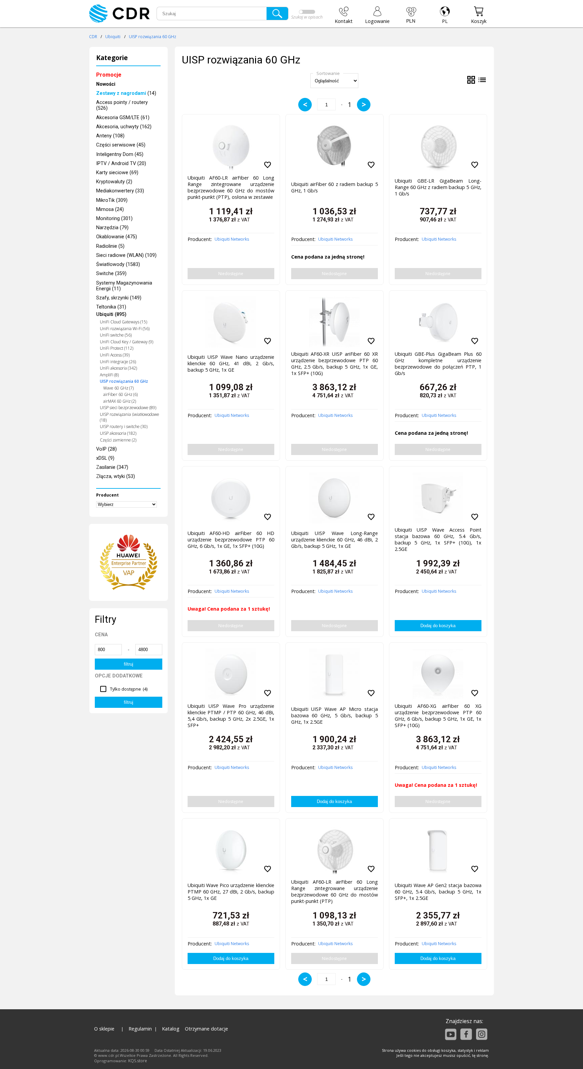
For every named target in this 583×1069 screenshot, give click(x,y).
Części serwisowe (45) (120, 145)
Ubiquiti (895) (111, 314)
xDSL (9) (105, 458)
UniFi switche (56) (116, 335)
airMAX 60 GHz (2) (119, 401)
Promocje (108, 75)
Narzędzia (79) (112, 228)
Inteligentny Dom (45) (119, 154)
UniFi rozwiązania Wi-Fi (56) (124, 328)
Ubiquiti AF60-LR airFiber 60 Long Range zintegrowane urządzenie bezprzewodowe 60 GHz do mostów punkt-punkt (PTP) (334, 890)
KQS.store (137, 1061)
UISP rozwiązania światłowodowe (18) (129, 417)
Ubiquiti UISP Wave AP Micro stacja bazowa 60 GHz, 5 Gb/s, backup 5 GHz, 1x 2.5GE (334, 715)
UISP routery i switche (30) (123, 426)
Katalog (170, 1028)
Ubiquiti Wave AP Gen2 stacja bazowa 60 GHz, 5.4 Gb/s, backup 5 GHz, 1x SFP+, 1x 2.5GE (438, 891)
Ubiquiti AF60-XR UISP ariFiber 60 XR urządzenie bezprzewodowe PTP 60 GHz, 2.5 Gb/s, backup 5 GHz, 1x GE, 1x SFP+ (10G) (334, 362)
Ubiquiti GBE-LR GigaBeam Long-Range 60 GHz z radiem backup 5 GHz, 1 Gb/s (438, 187)
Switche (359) (111, 273)
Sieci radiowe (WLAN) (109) (126, 255)
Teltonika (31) (111, 307)
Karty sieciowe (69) (117, 173)
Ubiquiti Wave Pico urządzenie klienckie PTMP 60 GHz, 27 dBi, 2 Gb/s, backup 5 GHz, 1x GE (231, 891)
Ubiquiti (112, 36)
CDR (93, 36)
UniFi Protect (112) (116, 348)
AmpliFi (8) (109, 375)
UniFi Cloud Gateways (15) (123, 322)
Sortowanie (328, 73)
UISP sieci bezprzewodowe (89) (128, 407)
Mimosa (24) (110, 209)
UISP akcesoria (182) (118, 433)
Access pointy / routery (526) (122, 105)
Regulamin (140, 1028)
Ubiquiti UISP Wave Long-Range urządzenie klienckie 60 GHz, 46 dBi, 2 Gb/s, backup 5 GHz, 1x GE (334, 539)
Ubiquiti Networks (232, 239)
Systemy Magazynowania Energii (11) (124, 286)
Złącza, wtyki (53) (115, 476)
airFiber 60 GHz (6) (120, 394)
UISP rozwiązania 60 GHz (152, 36)
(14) (126, 93)
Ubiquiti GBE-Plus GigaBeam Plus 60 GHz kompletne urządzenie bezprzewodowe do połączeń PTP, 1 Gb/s (438, 362)
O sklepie (104, 1028)
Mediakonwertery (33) (120, 191)
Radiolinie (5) (110, 246)
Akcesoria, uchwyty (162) (123, 127)
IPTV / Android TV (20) (121, 163)
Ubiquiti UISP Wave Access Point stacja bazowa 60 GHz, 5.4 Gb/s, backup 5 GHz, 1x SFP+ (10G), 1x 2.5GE (438, 538)
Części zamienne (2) (118, 440)
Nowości (105, 84)
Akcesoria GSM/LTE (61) (122, 118)
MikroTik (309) (112, 200)
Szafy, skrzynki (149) (118, 298)
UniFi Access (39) (115, 355)
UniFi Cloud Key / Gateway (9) (126, 342)
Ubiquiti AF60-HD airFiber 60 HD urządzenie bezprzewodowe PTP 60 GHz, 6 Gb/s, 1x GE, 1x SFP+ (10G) (231, 539)
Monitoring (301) (114, 218)
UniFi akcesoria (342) (118, 368)
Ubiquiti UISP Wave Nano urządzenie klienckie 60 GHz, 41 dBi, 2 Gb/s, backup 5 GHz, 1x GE (231, 363)
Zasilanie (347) (112, 467)
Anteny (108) (110, 136)
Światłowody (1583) (118, 264)
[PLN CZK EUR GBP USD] (411, 15)
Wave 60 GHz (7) (118, 388)
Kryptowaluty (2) (114, 182)
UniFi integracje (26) (118, 362)
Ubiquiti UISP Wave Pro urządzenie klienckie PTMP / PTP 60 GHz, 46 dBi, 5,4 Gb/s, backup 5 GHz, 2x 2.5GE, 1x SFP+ (231, 714)
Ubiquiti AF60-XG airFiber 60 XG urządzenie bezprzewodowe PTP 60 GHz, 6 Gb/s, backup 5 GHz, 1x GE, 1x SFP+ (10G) (438, 714)
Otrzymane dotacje (206, 1028)
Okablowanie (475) (116, 237)
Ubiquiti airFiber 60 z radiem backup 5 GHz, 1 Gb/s (334, 187)
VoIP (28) (106, 449)
